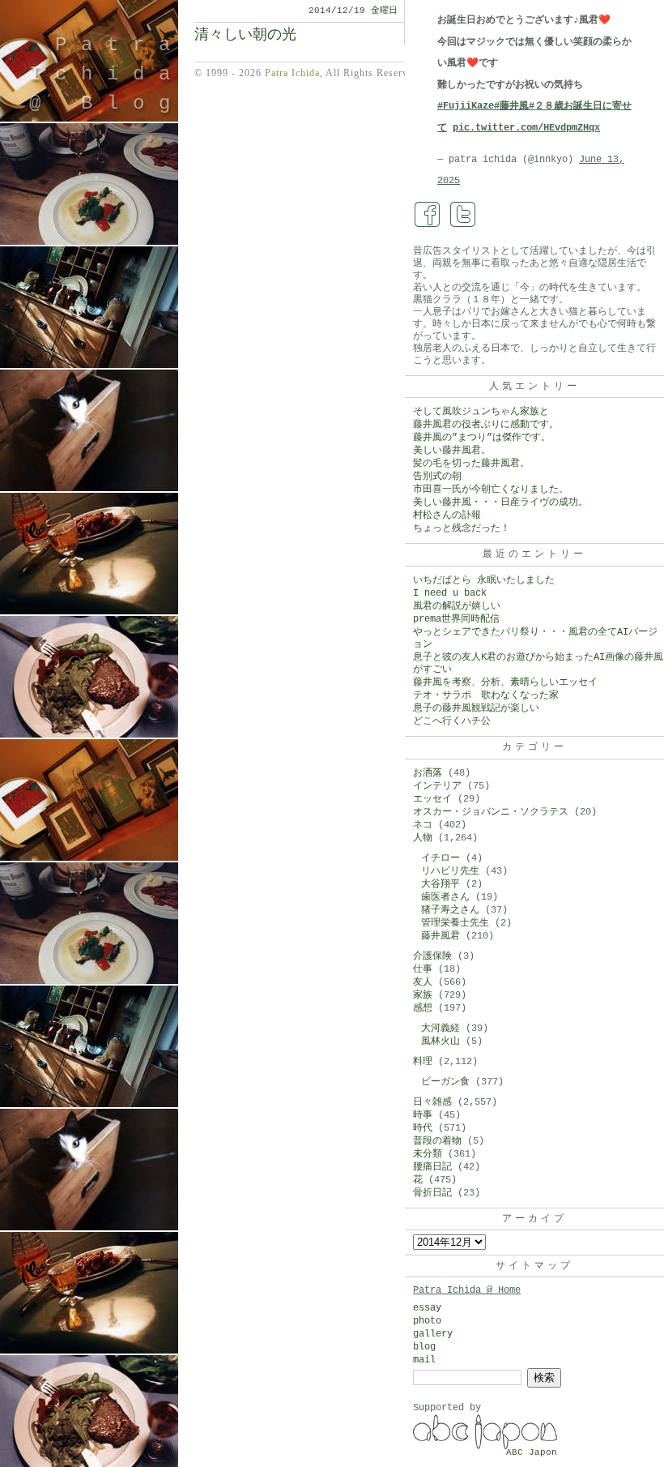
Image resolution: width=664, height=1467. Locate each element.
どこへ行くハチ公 (452, 721)
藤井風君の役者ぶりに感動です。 (486, 424)
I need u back (450, 593)
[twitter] (463, 215)
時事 (422, 1115)
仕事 (422, 969)
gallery (433, 1334)
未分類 (427, 1154)
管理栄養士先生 (455, 923)
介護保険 (432, 956)
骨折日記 (432, 1193)
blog (424, 1347)
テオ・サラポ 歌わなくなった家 (486, 695)
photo (427, 1321)
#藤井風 (511, 106)
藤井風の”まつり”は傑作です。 (482, 437)
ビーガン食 (445, 1082)
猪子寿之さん (450, 910)
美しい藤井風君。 (452, 450)
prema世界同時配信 (456, 619)
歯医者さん (445, 897)
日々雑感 (432, 1102)
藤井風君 (440, 936)
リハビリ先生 (450, 871)
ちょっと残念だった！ (461, 528)
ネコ (422, 825)
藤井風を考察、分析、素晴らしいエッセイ (505, 682)
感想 (422, 1008)
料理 (422, 1061)
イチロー (440, 858)
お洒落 (427, 773)
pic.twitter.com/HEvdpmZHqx (526, 128)
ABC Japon (531, 1452)
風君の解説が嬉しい (456, 606)
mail (424, 1360)
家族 (422, 995)
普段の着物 (437, 1141)
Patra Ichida (292, 73)
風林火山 (440, 1041)
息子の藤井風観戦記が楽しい (476, 708)
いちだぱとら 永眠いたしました (484, 580)
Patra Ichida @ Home (467, 1290)
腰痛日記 (432, 1167)
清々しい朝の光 (245, 35)
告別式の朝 (437, 476)
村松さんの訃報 (447, 515)
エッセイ (432, 799)
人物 (422, 838)
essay (427, 1308)
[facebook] (428, 215)
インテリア (437, 786)
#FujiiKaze (465, 106)
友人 (422, 982)
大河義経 (440, 1028)
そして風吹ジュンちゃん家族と (481, 411)
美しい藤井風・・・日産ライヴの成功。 (500, 502)
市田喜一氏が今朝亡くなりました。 (490, 489)
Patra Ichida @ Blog (107, 74)
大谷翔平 (440, 884)
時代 (422, 1128)
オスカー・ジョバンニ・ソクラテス (490, 812)
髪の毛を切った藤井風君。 (471, 463)
